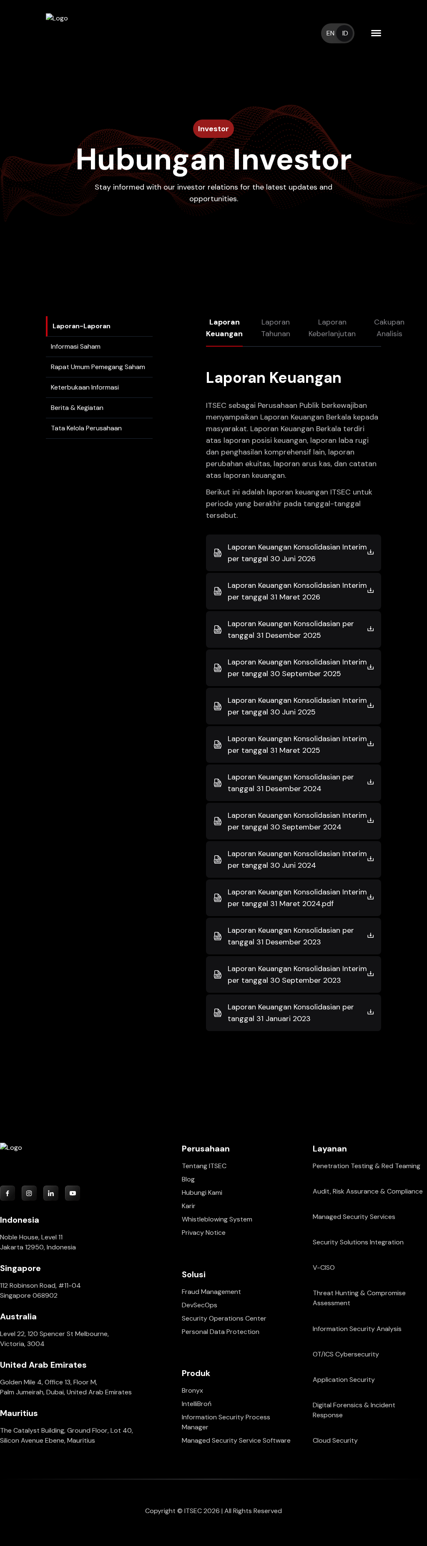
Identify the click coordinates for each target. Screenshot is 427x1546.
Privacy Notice (204, 1232)
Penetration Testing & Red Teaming (366, 1165)
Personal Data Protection (220, 1331)
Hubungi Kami (202, 1192)
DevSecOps (199, 1305)
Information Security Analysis (357, 1328)
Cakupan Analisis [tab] (389, 328)
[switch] (337, 33)
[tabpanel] (293, 701)
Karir (189, 1205)
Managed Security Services (354, 1216)
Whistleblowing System (217, 1219)
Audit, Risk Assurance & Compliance (368, 1191)
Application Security (344, 1379)
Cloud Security (335, 1440)
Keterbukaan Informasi (85, 387)
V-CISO (324, 1267)
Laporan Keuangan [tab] (224, 328)
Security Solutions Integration (358, 1242)
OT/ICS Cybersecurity (346, 1354)
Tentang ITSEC (204, 1165)
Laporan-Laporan (82, 326)
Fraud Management (211, 1291)
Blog (188, 1179)
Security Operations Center (224, 1318)
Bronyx (192, 1390)
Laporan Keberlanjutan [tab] (332, 328)
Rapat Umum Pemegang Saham (98, 366)
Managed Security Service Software (236, 1440)
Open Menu (376, 33)
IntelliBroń (196, 1403)
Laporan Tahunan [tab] (275, 328)
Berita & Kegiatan (77, 407)
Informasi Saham (75, 346)
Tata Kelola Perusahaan (86, 428)
